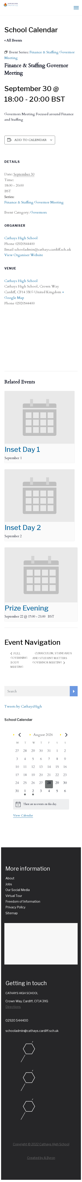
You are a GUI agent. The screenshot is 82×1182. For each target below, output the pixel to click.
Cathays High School (21, 238)
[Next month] (66, 735)
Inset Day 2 (23, 527)
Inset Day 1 (22, 449)
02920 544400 (16, 1020)
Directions (13, 1007)
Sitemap (11, 913)
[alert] (41, 804)
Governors (38, 212)
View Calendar (23, 815)
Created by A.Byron (41, 1158)
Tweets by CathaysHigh (23, 706)
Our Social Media (17, 890)
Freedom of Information (22, 901)
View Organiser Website (23, 255)
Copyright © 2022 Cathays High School (41, 1144)
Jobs (8, 884)
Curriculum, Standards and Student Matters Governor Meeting (52, 658)
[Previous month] (19, 735)
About (9, 878)
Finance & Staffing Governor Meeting (34, 202)
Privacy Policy (15, 907)
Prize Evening (27, 608)
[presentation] (40, 417)
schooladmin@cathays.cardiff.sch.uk (32, 1031)
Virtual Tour (13, 896)
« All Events (13, 40)
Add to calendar (30, 140)
